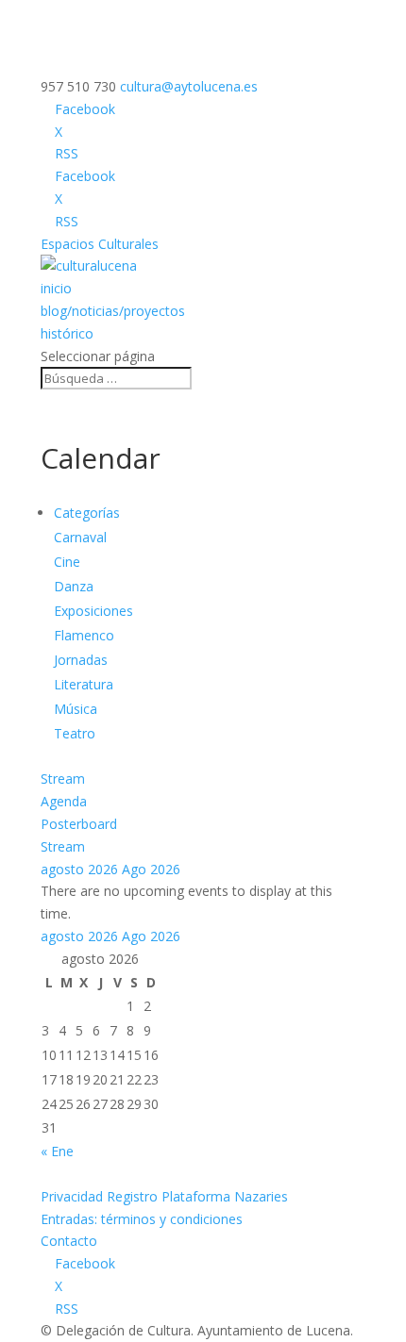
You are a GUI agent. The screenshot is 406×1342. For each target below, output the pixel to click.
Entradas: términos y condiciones (142, 1219)
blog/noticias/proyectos (113, 311)
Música (75, 709)
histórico (67, 333)
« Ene (57, 1151)
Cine (67, 562)
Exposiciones (93, 611)
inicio (56, 288)
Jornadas (81, 660)
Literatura (83, 684)
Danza (73, 586)
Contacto (69, 1241)
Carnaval (80, 537)
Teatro (74, 733)
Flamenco (84, 635)
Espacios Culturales (100, 244)
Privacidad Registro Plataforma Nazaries (164, 1196)
